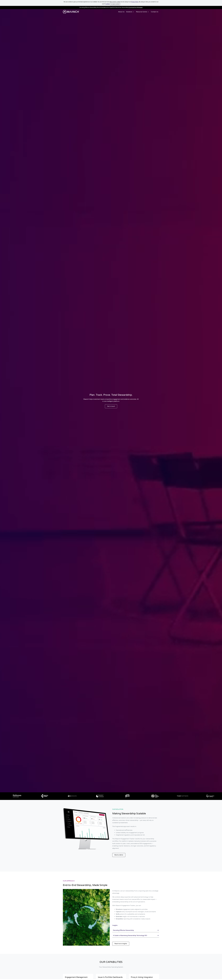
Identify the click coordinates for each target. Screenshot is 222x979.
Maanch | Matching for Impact (71, 12)
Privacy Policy (134, 1)
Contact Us (154, 12)
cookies (107, 4)
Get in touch (111, 406)
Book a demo (118, 855)
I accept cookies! (115, 4)
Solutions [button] (129, 12)
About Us (121, 12)
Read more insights (120, 944)
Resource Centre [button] (141, 12)
